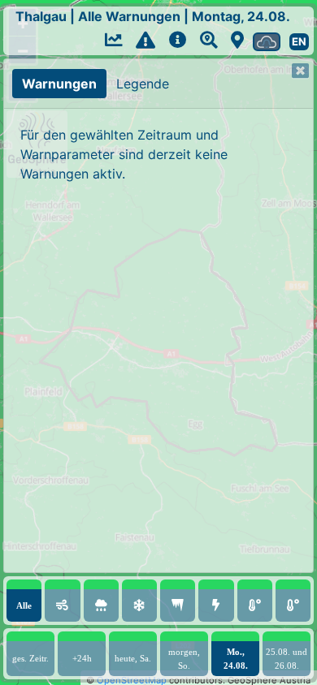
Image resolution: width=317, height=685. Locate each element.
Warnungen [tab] (59, 83)
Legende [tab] (142, 83)
